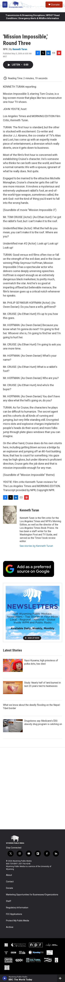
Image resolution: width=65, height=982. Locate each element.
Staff (8, 901)
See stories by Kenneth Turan (36, 546)
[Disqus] (32, 788)
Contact (10, 881)
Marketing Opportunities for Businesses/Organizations (32, 894)
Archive (9, 927)
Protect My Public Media (17, 921)
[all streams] (61, 978)
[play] (4, 978)
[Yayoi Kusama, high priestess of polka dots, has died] (13, 665)
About (9, 875)
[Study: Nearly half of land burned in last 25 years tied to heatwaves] (13, 687)
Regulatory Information (17, 908)
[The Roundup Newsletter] (32, 612)
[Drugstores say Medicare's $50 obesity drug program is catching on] (13, 725)
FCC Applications (14, 914)
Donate (55, 4)
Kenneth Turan (20, 49)
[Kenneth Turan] (10, 515)
